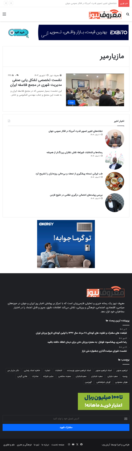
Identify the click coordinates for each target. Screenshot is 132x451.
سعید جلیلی (112, 376)
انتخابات (58, 370)
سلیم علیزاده (48, 376)
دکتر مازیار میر (13, 370)
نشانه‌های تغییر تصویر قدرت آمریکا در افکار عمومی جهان (76, 131)
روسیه (125, 376)
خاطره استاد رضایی (32, 370)
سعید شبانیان (97, 376)
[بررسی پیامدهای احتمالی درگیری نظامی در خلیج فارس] (114, 202)
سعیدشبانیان (81, 376)
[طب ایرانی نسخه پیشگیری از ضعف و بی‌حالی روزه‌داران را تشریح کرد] (114, 181)
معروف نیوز (54, 75)
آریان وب (106, 445)
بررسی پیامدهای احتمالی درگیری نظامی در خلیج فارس (76, 195)
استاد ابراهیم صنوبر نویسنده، (79, 370)
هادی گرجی (22, 376)
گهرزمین (88, 382)
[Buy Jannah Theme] (66, 32)
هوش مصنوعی (121, 382)
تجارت (47, 370)
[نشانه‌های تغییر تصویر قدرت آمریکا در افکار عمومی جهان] (114, 138)
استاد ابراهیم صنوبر (104, 370)
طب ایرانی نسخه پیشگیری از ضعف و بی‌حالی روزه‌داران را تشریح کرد (69, 174)
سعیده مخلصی (64, 376)
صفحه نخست (57, 445)
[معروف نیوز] (105, 14)
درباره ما (45, 445)
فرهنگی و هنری (24, 445)
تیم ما (36, 445)
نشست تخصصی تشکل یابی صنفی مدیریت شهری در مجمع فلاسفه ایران (36, 82)
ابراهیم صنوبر (122, 370)
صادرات (35, 376)
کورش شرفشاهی (103, 382)
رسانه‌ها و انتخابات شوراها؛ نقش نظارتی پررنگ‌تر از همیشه (75, 152)
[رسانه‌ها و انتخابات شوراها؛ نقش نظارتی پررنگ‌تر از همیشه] (114, 160)
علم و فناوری (9, 445)
